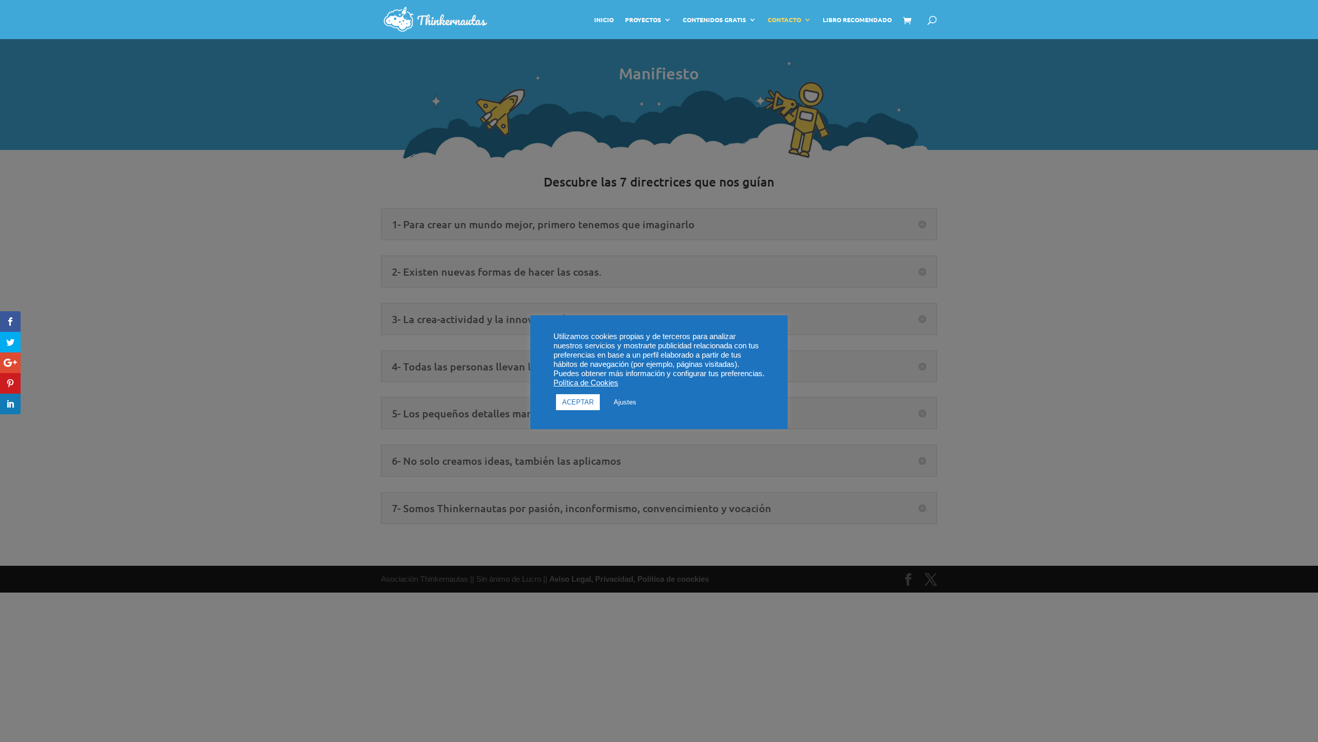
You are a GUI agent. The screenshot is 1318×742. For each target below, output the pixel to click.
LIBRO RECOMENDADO (857, 20)
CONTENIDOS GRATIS (714, 20)
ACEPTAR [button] (578, 402)
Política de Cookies (585, 383)
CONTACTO (784, 20)
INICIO (604, 20)
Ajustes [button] (625, 402)
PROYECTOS (643, 20)
